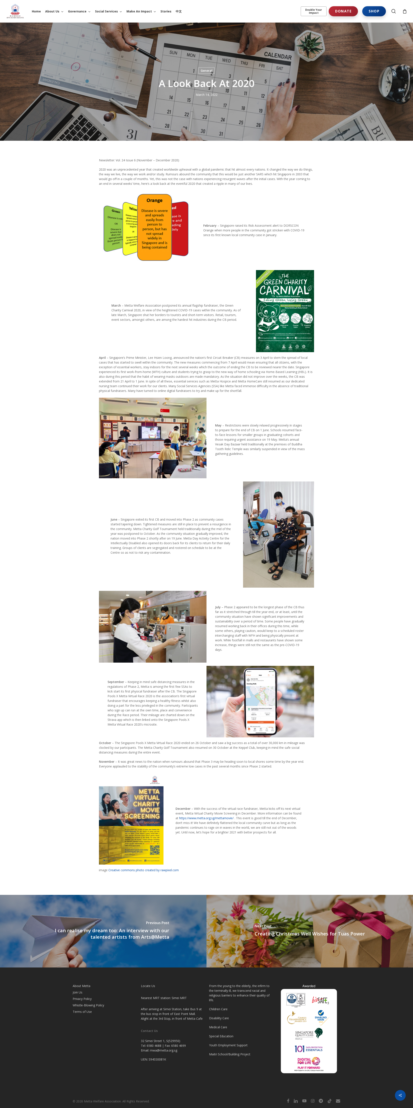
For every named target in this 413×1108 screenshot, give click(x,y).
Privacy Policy (82, 999)
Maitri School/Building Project (229, 1054)
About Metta (81, 986)
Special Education (221, 1036)
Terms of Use (82, 1012)
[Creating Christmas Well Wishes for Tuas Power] (309, 931)
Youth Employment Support (228, 1045)
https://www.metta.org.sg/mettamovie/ (206, 818)
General (206, 71)
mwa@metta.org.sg (163, 1050)
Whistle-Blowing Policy (88, 1005)
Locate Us (148, 986)
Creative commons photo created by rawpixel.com (143, 870)
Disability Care (219, 1018)
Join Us (77, 992)
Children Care (218, 1009)
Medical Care (218, 1027)
